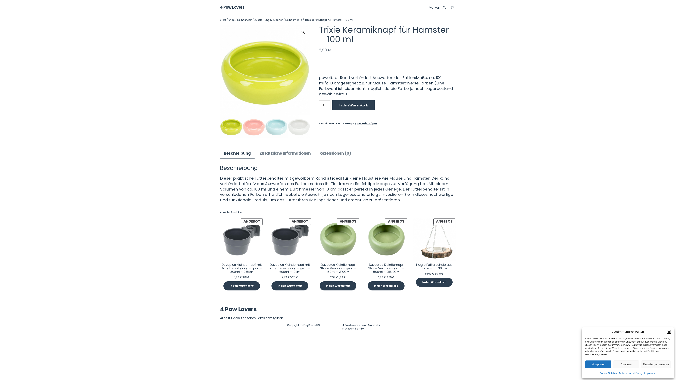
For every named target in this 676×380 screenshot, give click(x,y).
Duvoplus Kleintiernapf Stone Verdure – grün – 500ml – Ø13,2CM (386, 268)
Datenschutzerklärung (631, 373)
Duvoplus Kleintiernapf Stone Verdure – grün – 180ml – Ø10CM (338, 268)
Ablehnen (626, 364)
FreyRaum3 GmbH (353, 328)
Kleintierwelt (244, 20)
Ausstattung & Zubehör (268, 20)
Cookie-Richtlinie (608, 373)
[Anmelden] (444, 7)
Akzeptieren (598, 364)
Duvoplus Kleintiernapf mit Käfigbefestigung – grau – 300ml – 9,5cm (241, 268)
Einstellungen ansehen (656, 364)
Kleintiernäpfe (293, 20)
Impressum (650, 373)
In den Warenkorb (353, 105)
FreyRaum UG (311, 325)
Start (223, 20)
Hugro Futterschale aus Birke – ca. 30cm (434, 266)
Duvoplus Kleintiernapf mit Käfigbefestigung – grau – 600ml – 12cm (290, 268)
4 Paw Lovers (232, 7)
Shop (232, 20)
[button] (669, 332)
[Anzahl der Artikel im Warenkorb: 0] (452, 7)
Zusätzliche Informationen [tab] (285, 153)
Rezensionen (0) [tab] (335, 153)
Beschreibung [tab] (237, 153)
